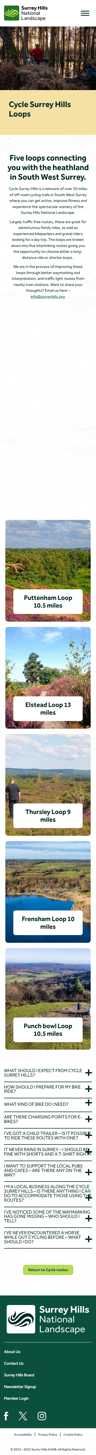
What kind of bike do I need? (36, 1104)
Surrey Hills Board (19, 1375)
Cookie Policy (72, 1434)
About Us (12, 1351)
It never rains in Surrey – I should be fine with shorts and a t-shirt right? (47, 1152)
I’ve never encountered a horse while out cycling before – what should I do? (42, 1237)
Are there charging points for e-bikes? (43, 1119)
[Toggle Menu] (85, 13)
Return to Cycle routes (48, 1269)
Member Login (16, 1398)
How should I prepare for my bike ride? (42, 1089)
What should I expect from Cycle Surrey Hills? (43, 1073)
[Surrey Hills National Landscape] (26, 13)
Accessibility (23, 1434)
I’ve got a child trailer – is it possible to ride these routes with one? (47, 1135)
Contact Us (13, 1363)
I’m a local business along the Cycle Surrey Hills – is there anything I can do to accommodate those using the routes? (48, 1193)
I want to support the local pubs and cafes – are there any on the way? (43, 1170)
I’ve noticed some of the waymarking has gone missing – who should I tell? (47, 1216)
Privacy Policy (47, 1434)
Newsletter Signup (20, 1386)
